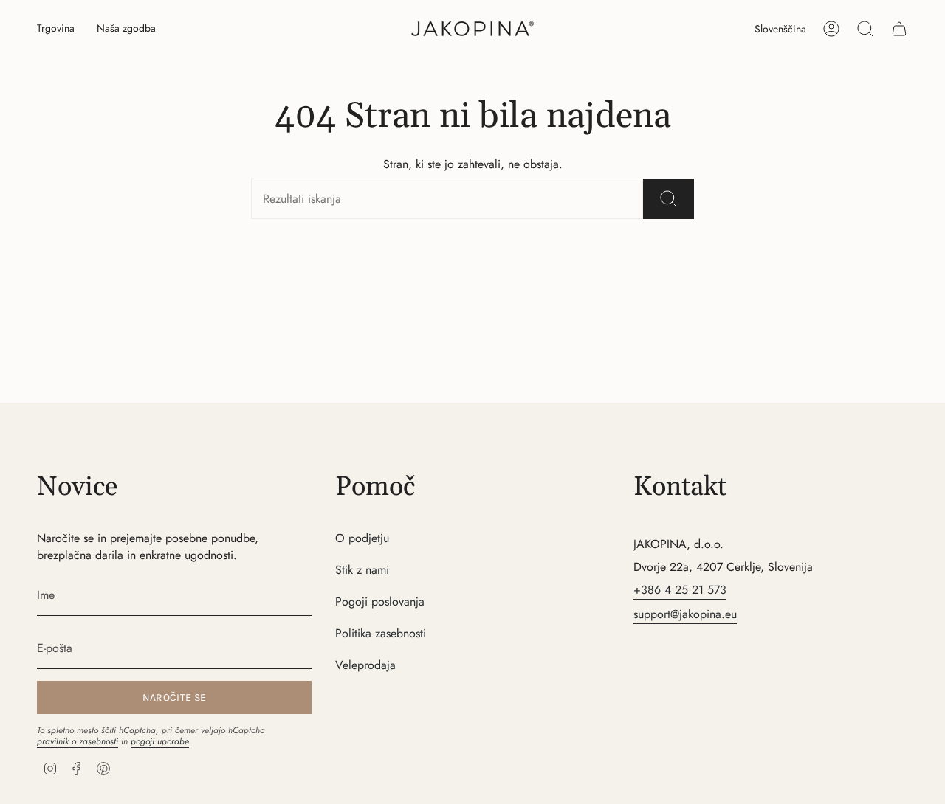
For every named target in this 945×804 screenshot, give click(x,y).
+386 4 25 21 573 (679, 589)
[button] (56, 29)
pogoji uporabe (160, 741)
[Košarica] (899, 28)
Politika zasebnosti (380, 633)
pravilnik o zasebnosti (77, 741)
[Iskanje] (668, 199)
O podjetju (362, 538)
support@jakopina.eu (685, 614)
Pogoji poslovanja (380, 601)
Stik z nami (362, 569)
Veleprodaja (365, 664)
